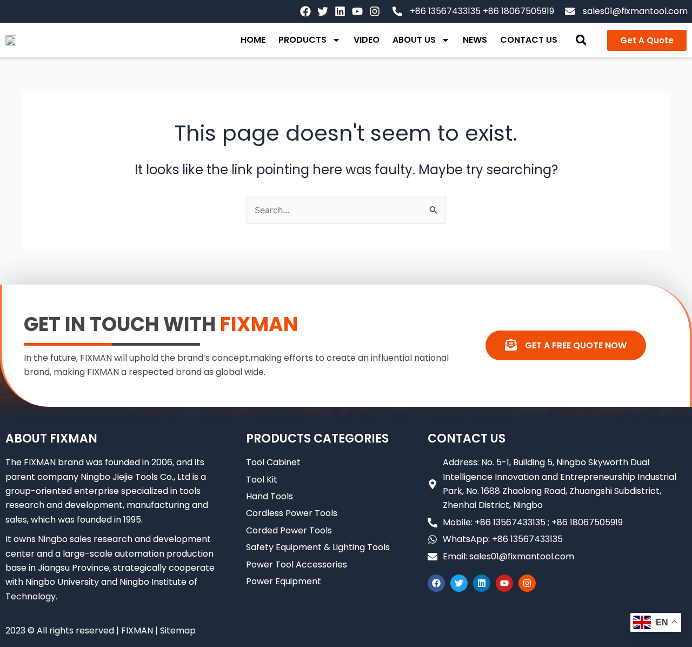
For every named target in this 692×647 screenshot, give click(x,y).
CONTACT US (528, 40)
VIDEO (367, 40)
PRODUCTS (302, 40)
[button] (581, 40)
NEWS (475, 40)
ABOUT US (414, 40)
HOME (253, 40)
